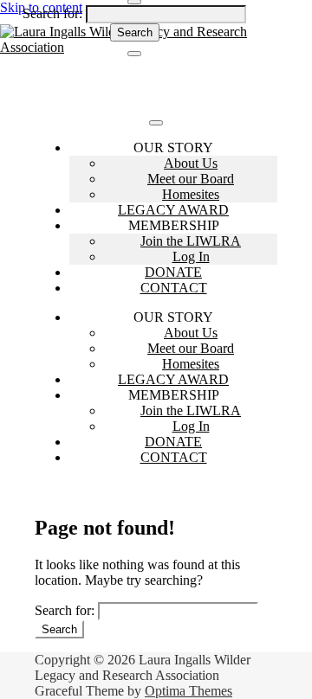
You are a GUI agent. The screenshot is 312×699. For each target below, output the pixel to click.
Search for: (52, 13)
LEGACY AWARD (173, 209)
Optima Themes (188, 690)
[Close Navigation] (134, 53)
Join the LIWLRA (190, 241)
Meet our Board (190, 178)
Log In (191, 256)
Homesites (190, 194)
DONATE (173, 272)
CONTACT (173, 287)
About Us (191, 163)
